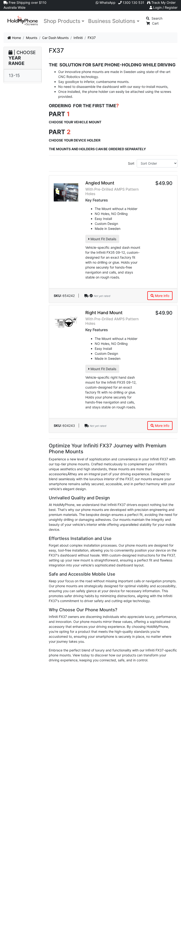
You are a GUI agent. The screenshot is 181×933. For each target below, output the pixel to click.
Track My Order (163, 2)
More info (161, 296)
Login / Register (164, 7)
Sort (131, 163)
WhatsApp (107, 2)
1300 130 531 (133, 2)
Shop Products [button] (62, 21)
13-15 (14, 75)
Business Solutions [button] (111, 21)
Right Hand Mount (104, 312)
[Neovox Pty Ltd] (22, 21)
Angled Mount (99, 182)
